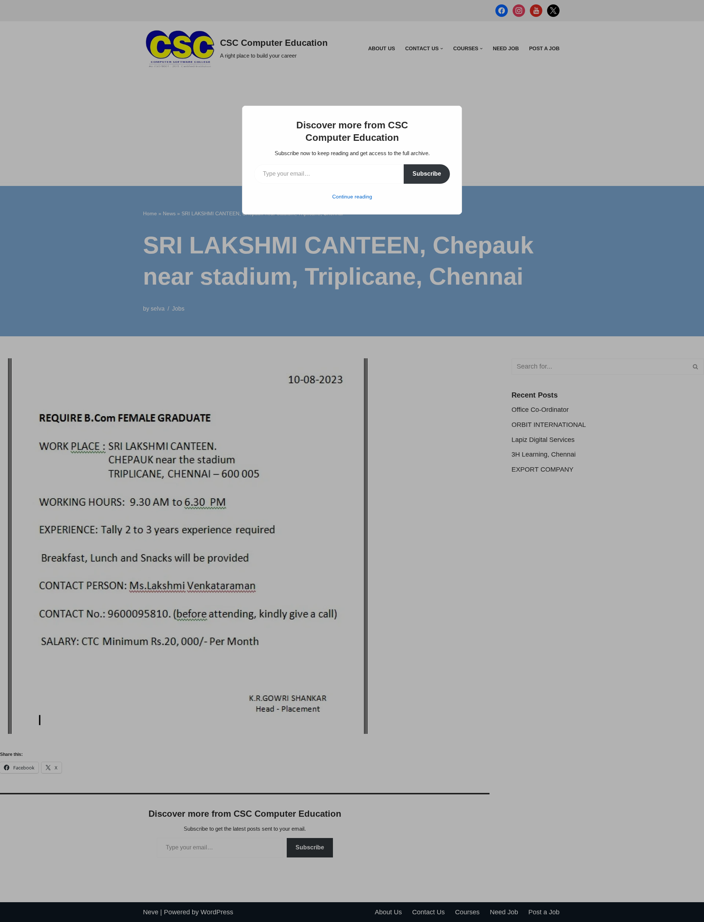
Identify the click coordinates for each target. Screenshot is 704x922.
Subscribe (426, 174)
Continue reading (352, 197)
